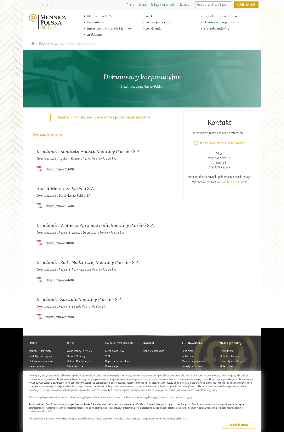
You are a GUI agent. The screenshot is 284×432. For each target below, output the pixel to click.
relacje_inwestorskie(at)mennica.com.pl (222, 143)
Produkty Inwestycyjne (41, 356)
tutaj (185, 418)
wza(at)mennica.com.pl (233, 181)
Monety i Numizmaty (40, 351)
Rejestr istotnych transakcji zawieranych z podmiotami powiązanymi (103, 117)
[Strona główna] (33, 43)
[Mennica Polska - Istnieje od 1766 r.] (48, 22)
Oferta (130, 5)
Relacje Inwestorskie (163, 5)
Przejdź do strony (238, 425)
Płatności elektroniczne (41, 361)
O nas (142, 5)
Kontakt (185, 5)
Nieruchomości (37, 366)
